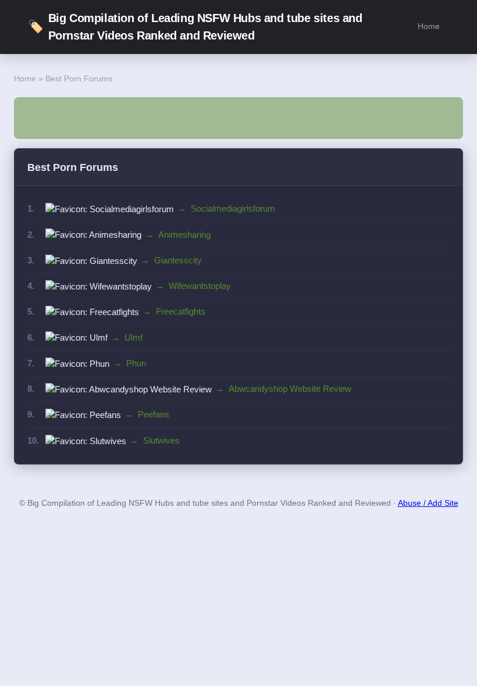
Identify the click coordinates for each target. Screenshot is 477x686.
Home (429, 26)
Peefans (153, 414)
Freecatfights (180, 311)
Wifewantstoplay (200, 286)
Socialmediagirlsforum (233, 208)
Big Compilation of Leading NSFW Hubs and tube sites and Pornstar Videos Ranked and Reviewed (195, 27)
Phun (136, 363)
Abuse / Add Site (428, 503)
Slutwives (161, 440)
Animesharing (184, 235)
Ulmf (133, 337)
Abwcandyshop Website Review (290, 389)
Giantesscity (178, 260)
